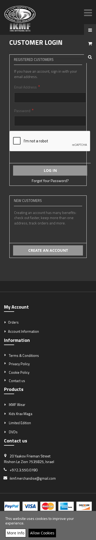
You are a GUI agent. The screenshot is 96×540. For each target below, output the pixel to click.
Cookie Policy (19, 372)
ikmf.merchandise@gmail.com (33, 478)
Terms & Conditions (24, 355)
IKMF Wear (17, 404)
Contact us (17, 380)
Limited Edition (20, 423)
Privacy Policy (19, 364)
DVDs (13, 432)
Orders (13, 322)
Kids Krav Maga (20, 413)
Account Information (23, 331)
